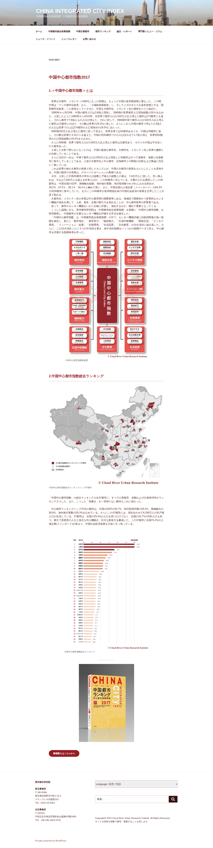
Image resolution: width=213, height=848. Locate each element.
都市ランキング (103, 31)
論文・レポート (124, 31)
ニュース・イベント (45, 39)
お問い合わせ (89, 39)
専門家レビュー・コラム (150, 31)
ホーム (39, 31)
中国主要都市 (82, 31)
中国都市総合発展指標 (59, 31)
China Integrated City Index (80, 11)
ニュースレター (69, 39)
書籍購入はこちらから (64, 753)
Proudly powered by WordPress (50, 840)
